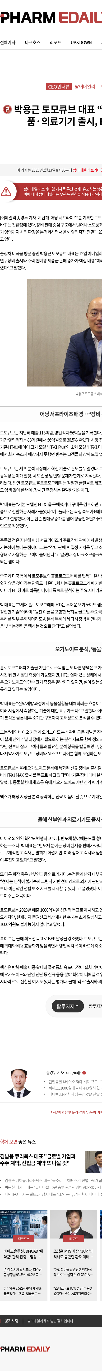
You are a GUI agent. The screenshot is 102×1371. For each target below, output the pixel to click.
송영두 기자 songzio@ (63, 1072)
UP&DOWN (81, 42)
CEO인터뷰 (58, 86)
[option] (64, 1320)
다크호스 (32, 42)
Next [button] (28, 1323)
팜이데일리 (85, 86)
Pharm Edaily (25, 1348)
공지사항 (11, 1320)
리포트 (55, 42)
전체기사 (7, 42)
